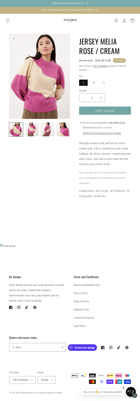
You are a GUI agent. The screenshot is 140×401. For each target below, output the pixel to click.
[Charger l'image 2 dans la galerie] (32, 129)
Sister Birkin (21, 392)
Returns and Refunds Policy (87, 285)
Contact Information (84, 317)
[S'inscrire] (62, 347)
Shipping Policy (81, 309)
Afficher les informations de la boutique (102, 133)
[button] (8, 21)
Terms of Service (81, 301)
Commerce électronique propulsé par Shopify (44, 392)
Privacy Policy (81, 293)
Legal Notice (80, 326)
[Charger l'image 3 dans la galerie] (47, 129)
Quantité (83, 90)
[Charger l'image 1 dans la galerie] (16, 129)
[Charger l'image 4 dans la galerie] (63, 129)
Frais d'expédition (100, 66)
